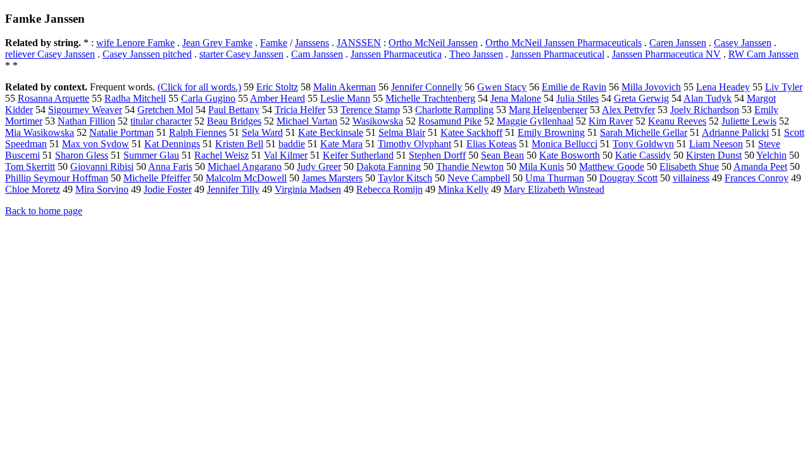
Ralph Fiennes (198, 132)
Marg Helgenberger (548, 109)
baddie (291, 143)
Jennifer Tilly (233, 189)
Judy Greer (319, 166)
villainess (691, 178)
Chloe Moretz (32, 189)
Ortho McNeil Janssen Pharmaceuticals (563, 42)
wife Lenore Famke (135, 42)
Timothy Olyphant (414, 143)
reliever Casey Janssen (50, 54)
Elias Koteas (491, 143)
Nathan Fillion (86, 121)
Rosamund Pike (450, 121)
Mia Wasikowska (39, 132)
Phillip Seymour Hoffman (56, 178)
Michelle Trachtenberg (430, 98)
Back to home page (43, 210)
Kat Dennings (172, 143)
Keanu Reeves (677, 121)
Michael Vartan (307, 121)
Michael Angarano (245, 166)
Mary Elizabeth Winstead (554, 189)
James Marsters (332, 178)
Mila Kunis (541, 166)
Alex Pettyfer (628, 109)
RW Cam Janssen (763, 54)
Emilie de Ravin (574, 87)
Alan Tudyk (707, 98)
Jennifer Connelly (426, 87)
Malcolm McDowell (246, 178)
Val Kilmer (286, 155)
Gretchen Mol (165, 109)
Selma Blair (401, 132)
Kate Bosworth (569, 155)
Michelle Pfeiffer (156, 178)
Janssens (312, 42)
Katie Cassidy (643, 155)
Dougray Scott (628, 178)
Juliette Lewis (748, 121)
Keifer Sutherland (358, 155)
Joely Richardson (704, 109)
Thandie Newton (470, 166)
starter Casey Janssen (241, 54)
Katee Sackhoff (471, 132)
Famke (273, 42)
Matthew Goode (611, 166)
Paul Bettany (233, 109)
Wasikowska (377, 121)
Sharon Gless (81, 155)
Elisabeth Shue (689, 166)
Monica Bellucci (564, 143)
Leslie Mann (345, 98)
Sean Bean (502, 155)
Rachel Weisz (221, 155)
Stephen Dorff (437, 155)
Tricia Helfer (300, 109)
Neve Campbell (478, 178)
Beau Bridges (234, 121)
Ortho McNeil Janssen (433, 42)
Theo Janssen (476, 54)
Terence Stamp (370, 109)
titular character (161, 121)
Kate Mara (341, 143)
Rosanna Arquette (53, 98)
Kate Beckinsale (330, 132)
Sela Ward (262, 132)
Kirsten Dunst (714, 155)
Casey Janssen (742, 42)
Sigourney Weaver (85, 109)
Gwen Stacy (501, 87)
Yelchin (771, 155)
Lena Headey (723, 87)
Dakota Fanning (388, 166)
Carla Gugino (208, 98)
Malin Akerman (344, 87)
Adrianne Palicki (735, 132)
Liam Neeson (716, 143)
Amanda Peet (760, 166)
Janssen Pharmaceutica (396, 54)
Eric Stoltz (277, 87)
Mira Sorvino (101, 189)
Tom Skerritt (30, 166)
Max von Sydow (95, 143)
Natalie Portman (121, 132)
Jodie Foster (168, 189)
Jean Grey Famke (217, 42)
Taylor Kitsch (405, 178)
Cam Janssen (317, 54)
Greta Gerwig (641, 98)
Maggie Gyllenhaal (535, 121)
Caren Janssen (677, 42)
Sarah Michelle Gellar (643, 132)
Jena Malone (515, 98)
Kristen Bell (239, 143)
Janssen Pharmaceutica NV (666, 54)
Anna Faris (170, 166)
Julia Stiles (577, 98)
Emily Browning (551, 132)
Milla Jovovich (651, 87)
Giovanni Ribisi (102, 166)
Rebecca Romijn (389, 189)
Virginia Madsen (308, 189)
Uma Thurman (554, 178)
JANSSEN (359, 42)
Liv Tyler (783, 87)
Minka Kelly (463, 189)
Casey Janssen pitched (147, 54)
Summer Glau (151, 155)
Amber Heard (277, 98)
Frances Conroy (756, 178)
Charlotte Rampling (454, 109)
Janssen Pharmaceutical (557, 54)
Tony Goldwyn (643, 143)
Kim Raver (611, 121)
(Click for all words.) (199, 87)
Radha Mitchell (135, 98)
